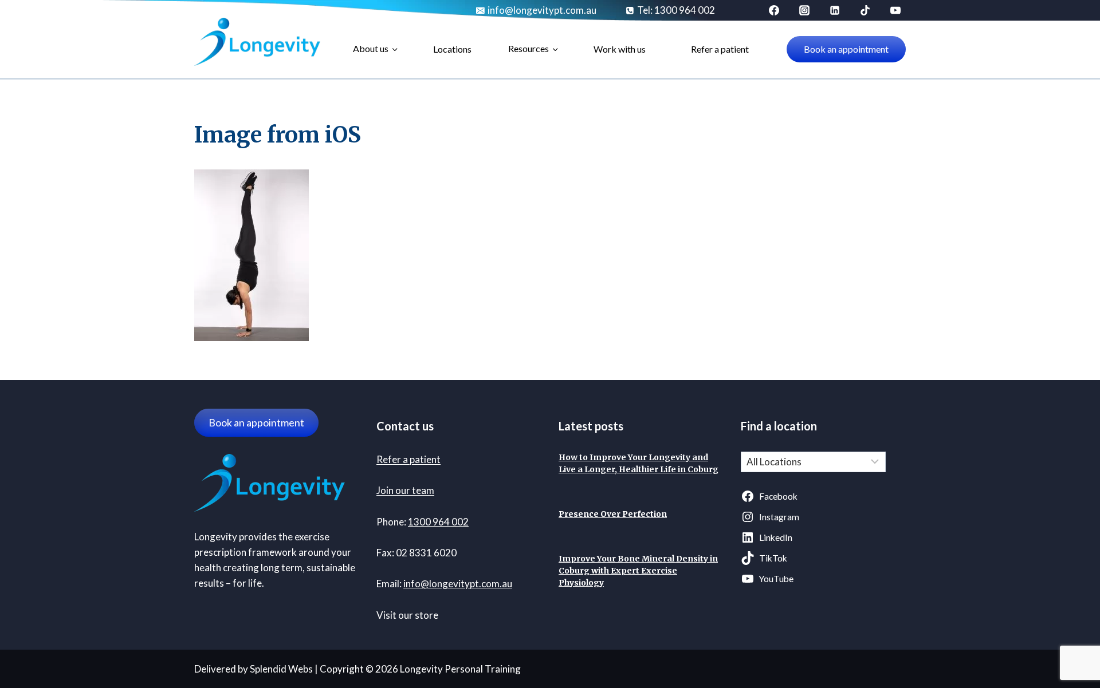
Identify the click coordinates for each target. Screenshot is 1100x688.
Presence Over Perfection (613, 514)
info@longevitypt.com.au (457, 584)
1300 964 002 (438, 522)
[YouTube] (895, 10)
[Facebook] (774, 10)
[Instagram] (804, 10)
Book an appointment (846, 49)
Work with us (620, 49)
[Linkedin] (834, 10)
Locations (452, 49)
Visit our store (407, 615)
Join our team (405, 490)
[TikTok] (865, 10)
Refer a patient (720, 49)
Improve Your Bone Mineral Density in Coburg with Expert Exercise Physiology (638, 570)
